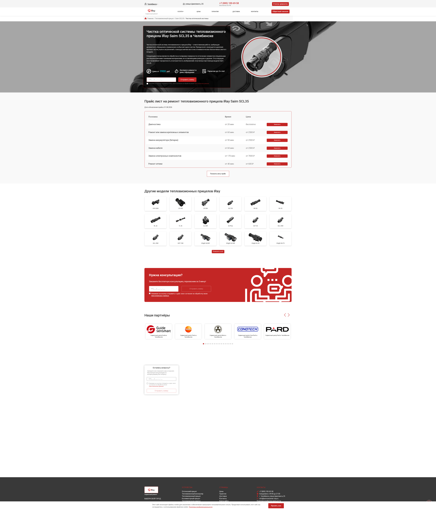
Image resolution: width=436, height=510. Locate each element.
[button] (284, 314)
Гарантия (215, 11)
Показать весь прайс (218, 174)
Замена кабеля (155, 148)
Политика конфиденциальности (200, 507)
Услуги (180, 11)
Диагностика (154, 124)
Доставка (236, 11)
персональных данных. (201, 83)
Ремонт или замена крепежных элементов (168, 132)
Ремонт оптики (155, 164)
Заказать (277, 124)
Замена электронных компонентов (164, 156)
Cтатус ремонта (280, 4)
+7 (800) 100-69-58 (229, 3)
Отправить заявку (187, 80)
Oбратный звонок (280, 11)
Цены (199, 11)
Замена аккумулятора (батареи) (163, 140)
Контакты (254, 11)
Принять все (276, 506)
